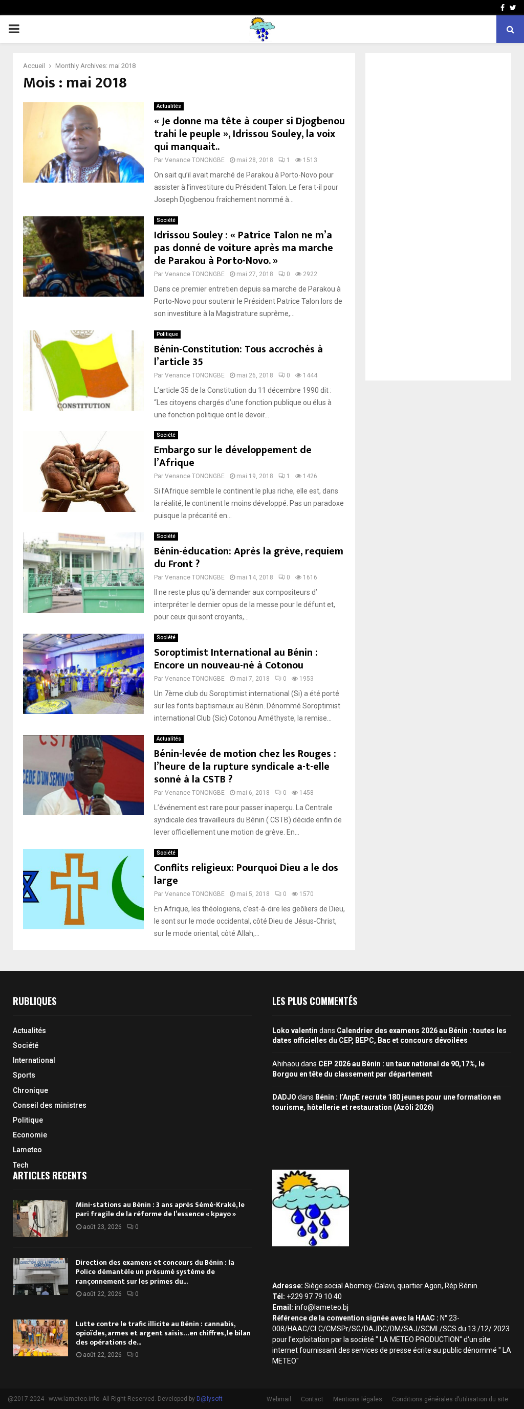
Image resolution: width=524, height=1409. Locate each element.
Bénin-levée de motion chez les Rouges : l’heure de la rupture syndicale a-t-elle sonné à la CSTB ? (245, 766)
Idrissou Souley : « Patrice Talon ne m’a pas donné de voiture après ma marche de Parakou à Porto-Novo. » (243, 248)
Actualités (169, 106)
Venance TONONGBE (195, 160)
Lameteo (27, 1150)
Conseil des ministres (49, 1105)
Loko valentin (295, 1030)
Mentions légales (357, 1399)
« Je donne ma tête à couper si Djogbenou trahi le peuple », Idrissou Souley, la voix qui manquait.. (249, 134)
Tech (21, 1165)
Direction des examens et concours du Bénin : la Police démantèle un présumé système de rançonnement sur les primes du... (155, 1272)
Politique (167, 334)
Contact (312, 1399)
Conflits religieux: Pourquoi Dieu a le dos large (246, 874)
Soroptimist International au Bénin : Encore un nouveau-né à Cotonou (236, 659)
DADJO (284, 1097)
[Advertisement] (438, 216)
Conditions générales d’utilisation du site (450, 1399)
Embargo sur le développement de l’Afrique (233, 456)
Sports (24, 1075)
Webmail (279, 1399)
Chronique (30, 1090)
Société (166, 220)
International (34, 1060)
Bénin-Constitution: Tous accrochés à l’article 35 (238, 356)
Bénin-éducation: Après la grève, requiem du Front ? (248, 558)
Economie (30, 1135)
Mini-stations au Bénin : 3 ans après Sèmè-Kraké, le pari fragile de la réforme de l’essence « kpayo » (160, 1209)
